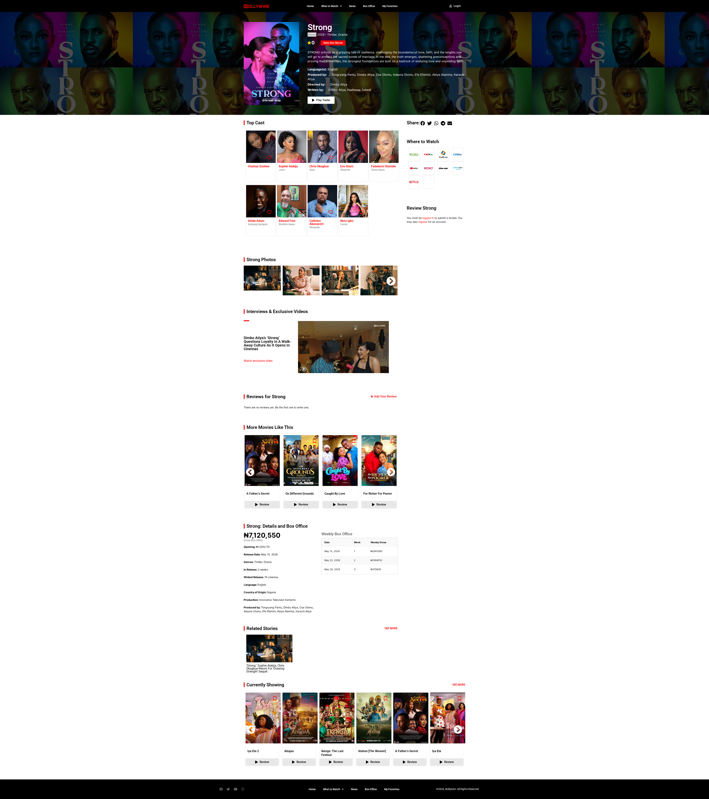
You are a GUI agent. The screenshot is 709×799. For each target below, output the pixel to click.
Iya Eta (436, 751)
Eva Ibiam (346, 166)
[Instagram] (242, 789)
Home (310, 6)
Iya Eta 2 (253, 751)
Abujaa (289, 751)
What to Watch (329, 6)
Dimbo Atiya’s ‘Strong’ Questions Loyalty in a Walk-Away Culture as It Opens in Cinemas (267, 343)
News (352, 6)
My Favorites (390, 6)
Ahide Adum (256, 221)
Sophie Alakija (288, 166)
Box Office (369, 6)
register (422, 221)
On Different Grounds (299, 493)
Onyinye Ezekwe (259, 166)
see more (458, 684)
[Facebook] (221, 789)
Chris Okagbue (319, 166)
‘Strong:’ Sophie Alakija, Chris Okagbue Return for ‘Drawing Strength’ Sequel (265, 668)
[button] (250, 281)
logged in (428, 217)
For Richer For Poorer (377, 493)
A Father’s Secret (257, 493)
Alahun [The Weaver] (372, 751)
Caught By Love (334, 493)
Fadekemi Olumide (383, 166)
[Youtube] (235, 789)
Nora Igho (346, 221)
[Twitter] (228, 789)
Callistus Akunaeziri (316, 222)
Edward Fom (287, 221)
